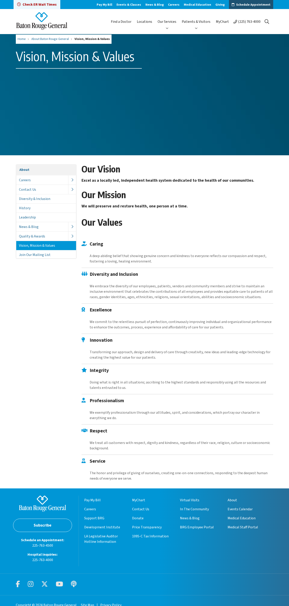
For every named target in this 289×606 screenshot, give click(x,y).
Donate (138, 518)
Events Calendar (240, 509)
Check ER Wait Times (40, 4)
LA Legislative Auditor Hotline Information (101, 539)
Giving (220, 4)
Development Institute (102, 527)
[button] (72, 180)
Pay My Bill (104, 4)
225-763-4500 (42, 545)
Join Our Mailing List (35, 254)
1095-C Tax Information (150, 536)
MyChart (222, 21)
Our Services (167, 21)
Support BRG (94, 518)
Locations (144, 21)
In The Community (194, 509)
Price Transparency (147, 527)
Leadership (27, 217)
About (24, 169)
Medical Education (197, 4)
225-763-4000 (42, 559)
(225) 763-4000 (249, 21)
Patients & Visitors (196, 21)
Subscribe (42, 525)
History (24, 208)
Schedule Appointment (253, 4)
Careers (173, 4)
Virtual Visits (189, 500)
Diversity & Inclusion (34, 198)
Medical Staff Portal (243, 527)
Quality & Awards (32, 236)
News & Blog (154, 4)
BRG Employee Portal (197, 527)
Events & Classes (129, 4)
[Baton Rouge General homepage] (42, 21)
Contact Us (27, 189)
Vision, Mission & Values (37, 245)
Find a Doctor (121, 21)
